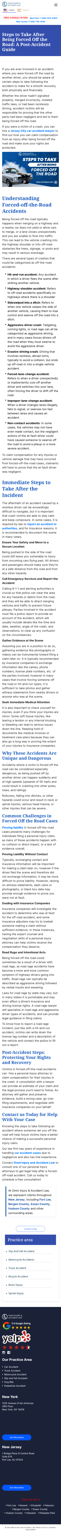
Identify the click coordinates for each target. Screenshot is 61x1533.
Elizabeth (36, 1505)
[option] (23, 10)
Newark (23, 1505)
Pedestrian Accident (15, 1385)
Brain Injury (16, 1285)
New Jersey (16, 1199)
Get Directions (17, 1437)
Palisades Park (47, 1513)
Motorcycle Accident (15, 1374)
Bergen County (18, 1204)
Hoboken (31, 1513)
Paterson (49, 1505)
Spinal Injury (16, 1293)
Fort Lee (45, 1199)
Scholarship (30, 1529)
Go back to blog (30, 1229)
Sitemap (52, 1527)
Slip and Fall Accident (15, 1378)
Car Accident (11, 1366)
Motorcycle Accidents (21, 1259)
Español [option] (26, 10)
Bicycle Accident (18, 1276)
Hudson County (19, 1208)
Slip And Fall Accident (21, 1251)
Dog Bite (8, 1382)
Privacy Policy (42, 1527)
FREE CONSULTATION (16, 17)
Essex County (40, 1204)
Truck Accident (17, 1268)
